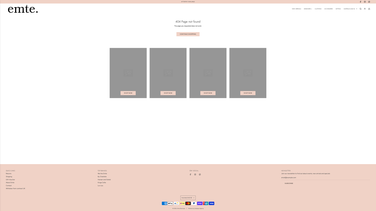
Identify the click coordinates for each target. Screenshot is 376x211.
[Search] (360, 9)
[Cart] (369, 9)
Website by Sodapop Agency (196, 208)
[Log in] (365, 9)
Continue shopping (188, 34)
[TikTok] (369, 2)
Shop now (128, 93)
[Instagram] (365, 2)
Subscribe (289, 183)
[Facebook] (360, 2)
